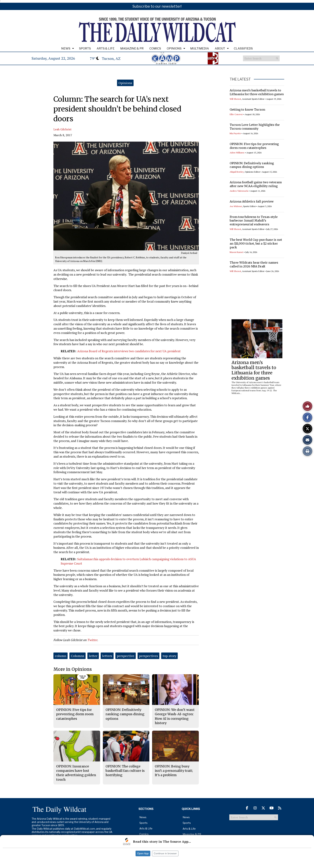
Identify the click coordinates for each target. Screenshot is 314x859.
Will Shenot (235, 99)
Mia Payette (235, 133)
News (65, 48)
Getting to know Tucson (247, 109)
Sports (85, 48)
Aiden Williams (237, 152)
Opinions (174, 48)
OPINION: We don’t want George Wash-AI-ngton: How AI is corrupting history (175, 716)
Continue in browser (165, 853)
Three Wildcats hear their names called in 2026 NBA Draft (254, 264)
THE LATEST (240, 79)
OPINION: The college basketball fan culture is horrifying (125, 770)
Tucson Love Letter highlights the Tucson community (255, 126)
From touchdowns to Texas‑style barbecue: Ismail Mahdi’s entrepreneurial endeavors (254, 220)
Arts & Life (105, 48)
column (60, 656)
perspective (125, 656)
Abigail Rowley (237, 171)
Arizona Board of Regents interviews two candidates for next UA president (129, 351)
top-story (169, 656)
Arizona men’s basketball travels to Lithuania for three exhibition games (257, 92)
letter (93, 656)
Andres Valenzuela (239, 190)
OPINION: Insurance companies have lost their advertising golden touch (76, 773)
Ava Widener (236, 206)
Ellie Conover (236, 114)
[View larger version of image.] (126, 196)
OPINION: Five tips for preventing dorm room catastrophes (254, 146)
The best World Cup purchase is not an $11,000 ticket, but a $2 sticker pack (256, 243)
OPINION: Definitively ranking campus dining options (252, 165)
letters (107, 656)
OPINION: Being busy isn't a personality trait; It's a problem (174, 770)
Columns (77, 656)
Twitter (92, 640)
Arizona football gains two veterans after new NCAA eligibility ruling (256, 184)
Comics (155, 48)
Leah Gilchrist (62, 129)
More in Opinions (72, 669)
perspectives (148, 656)
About (220, 48)
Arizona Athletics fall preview (252, 201)
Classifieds (243, 48)
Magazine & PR (132, 48)
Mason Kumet (236, 252)
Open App (143, 853)
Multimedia (199, 48)
